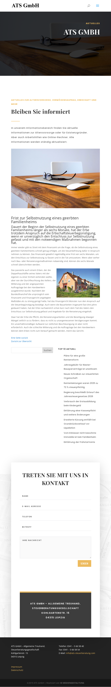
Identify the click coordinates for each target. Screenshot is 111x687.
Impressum (16, 666)
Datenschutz (17, 670)
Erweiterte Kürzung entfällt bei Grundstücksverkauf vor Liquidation (80, 423)
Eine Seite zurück (19, 337)
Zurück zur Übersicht (21, 341)
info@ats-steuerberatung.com (80, 653)
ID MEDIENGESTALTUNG (72, 682)
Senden (84, 563)
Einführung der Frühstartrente (79, 442)
